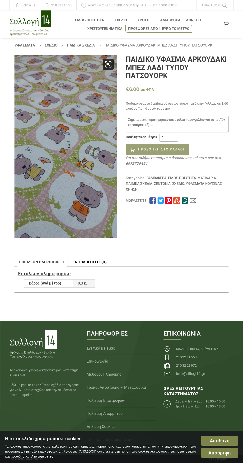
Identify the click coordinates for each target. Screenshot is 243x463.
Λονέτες (194, 20)
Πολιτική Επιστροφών (106, 400)
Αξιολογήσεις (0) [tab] (91, 262)
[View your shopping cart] (226, 25)
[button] (108, 64)
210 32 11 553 (61, 5)
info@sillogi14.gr (190, 373)
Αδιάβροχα (170, 20)
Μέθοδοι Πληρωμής (104, 374)
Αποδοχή (220, 441)
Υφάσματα (24, 45)
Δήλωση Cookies (101, 426)
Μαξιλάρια (206, 178)
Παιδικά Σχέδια (81, 45)
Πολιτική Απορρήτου (105, 413)
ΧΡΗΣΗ (143, 20)
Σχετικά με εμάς (101, 348)
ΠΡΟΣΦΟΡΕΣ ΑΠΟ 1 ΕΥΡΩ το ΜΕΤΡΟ (158, 29)
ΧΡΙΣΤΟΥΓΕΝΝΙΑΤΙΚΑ (104, 29)
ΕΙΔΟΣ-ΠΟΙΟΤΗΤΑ (89, 20)
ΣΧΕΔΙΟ (120, 20)
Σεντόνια (162, 184)
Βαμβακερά (156, 178)
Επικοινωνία (97, 361)
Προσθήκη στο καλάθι (161, 149)
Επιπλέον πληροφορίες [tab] (42, 262)
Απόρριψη (219, 453)
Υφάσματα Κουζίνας (204, 184)
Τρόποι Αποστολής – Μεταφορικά (116, 387)
